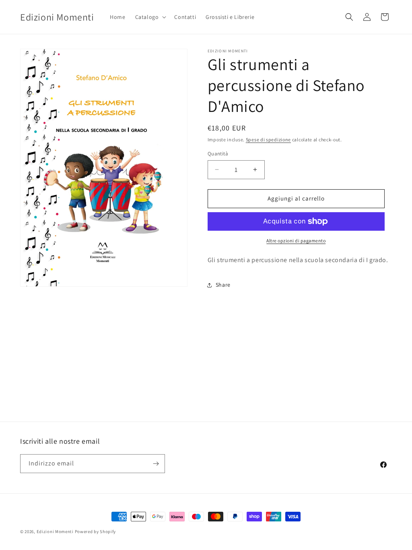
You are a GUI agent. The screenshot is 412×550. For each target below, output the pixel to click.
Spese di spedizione (268, 139)
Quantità (218, 153)
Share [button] (223, 284)
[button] (150, 16)
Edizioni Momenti (55, 531)
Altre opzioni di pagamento (295, 241)
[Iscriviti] (156, 463)
